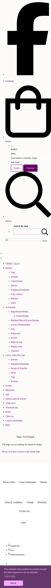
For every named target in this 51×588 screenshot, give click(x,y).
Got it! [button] (13, 583)
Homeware (15, 333)
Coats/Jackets (16, 281)
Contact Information (27, 482)
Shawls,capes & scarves (15, 399)
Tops (13, 272)
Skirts (13, 303)
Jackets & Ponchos (19, 368)
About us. (9, 416)
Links (23, 522)
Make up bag (16, 342)
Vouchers (15, 351)
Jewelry (14, 338)
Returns (43, 482)
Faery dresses (16, 294)
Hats (13, 329)
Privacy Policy (9, 482)
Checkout (30, 168)
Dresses (14, 285)
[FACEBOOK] (28, 74)
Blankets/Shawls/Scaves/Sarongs (25, 320)
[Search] (44, 231)
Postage (30, 502)
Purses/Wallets (22, 316)
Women (8, 268)
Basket (17, 168)
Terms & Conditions (14, 502)
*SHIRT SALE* (12, 263)
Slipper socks (16, 346)
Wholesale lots (11, 407)
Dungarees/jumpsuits (20, 364)
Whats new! (10, 403)
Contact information (14, 420)
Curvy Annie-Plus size (15, 355)
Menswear (9, 390)
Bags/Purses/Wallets (19, 311)
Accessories (10, 307)
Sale (7, 394)
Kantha (8, 385)
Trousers (14, 276)
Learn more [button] (9, 576)
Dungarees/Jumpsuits (20, 290)
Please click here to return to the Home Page (21, 451)
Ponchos (14, 298)
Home (8, 412)
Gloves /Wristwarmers (20, 324)
